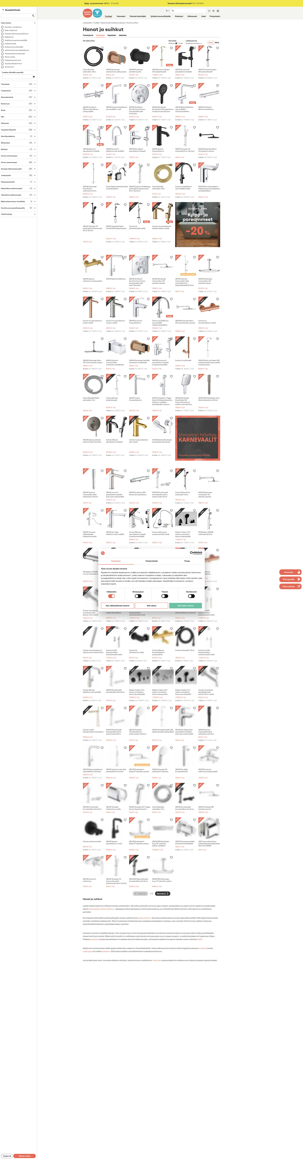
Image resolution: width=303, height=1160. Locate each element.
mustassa (202, 948)
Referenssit (192, 16)
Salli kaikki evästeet (186, 606)
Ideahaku (123, 35)
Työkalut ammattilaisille (160, 16)
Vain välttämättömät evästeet (117, 606)
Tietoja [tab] (187, 561)
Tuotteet (108, 16)
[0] (213, 10)
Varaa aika (157, 960)
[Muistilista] (209, 10)
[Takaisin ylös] (299, 1156)
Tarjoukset (120, 16)
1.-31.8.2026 (101, 3)
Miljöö (217, 42)
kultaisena (106, 951)
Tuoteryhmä (88, 35)
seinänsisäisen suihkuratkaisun (101, 909)
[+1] (94, 56)
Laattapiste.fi (87, 23)
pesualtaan (94, 939)
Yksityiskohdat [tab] (151, 561)
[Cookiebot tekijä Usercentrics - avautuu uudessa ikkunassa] (191, 553)
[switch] (138, 596)
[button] (290, 586)
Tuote (211, 42)
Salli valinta (151, 606)
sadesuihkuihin (144, 918)
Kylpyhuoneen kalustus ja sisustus (113, 23)
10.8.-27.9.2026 (186, 3)
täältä (199, 939)
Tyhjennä (7, 1156)
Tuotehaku (100, 35)
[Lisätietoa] (34, 77)
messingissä (88, 951)
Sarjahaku (112, 35)
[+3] (117, 56)
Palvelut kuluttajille (138, 16)
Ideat (203, 16)
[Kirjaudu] (218, 10)
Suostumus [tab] (116, 561)
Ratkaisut (179, 16)
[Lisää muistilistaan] (102, 47)
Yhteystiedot (214, 16)
